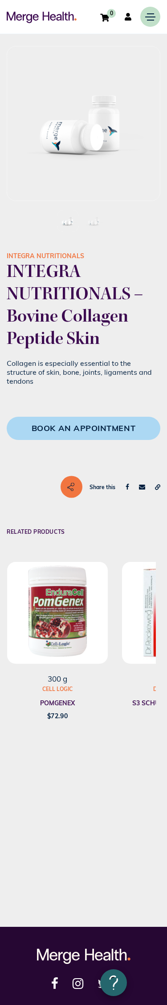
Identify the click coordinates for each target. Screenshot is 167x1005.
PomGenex (57, 703)
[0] (104, 17)
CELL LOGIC (57, 689)
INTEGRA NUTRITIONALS (45, 256)
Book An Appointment (83, 428)
